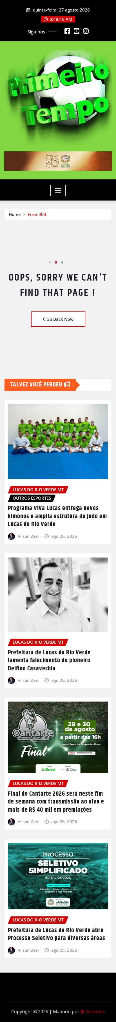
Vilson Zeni (28, 536)
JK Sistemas (93, 1012)
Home (15, 214)
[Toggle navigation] (58, 190)
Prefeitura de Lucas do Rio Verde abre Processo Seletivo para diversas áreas (56, 934)
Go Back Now (59, 319)
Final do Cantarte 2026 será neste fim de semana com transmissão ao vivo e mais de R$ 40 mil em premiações (56, 802)
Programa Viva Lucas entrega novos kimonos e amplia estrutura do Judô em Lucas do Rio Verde (57, 516)
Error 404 (37, 214)
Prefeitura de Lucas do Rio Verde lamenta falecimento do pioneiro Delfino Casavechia (49, 660)
